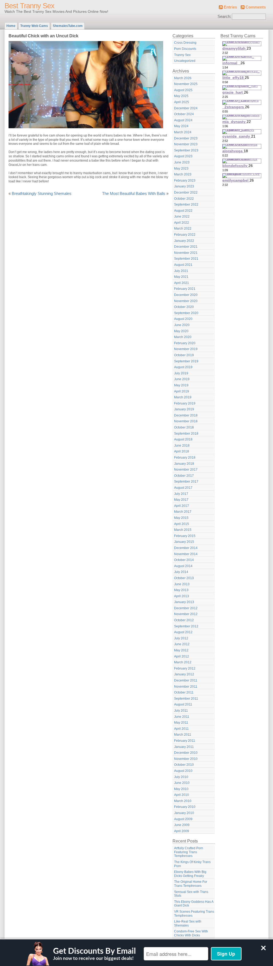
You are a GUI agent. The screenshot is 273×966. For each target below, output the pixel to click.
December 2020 (186, 295)
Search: (224, 16)
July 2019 (181, 373)
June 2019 (182, 379)
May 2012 (181, 650)
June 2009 (182, 825)
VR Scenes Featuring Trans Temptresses (194, 913)
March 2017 (182, 512)
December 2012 (186, 608)
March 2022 (182, 228)
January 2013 (184, 602)
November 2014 (186, 554)
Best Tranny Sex (29, 6)
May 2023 (181, 168)
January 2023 (184, 186)
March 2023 (182, 174)
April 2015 (181, 524)
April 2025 (181, 102)
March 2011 (182, 734)
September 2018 (186, 433)
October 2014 (184, 560)
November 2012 (186, 614)
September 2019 (186, 361)
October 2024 (184, 114)
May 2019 (181, 385)
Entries (230, 7)
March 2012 (182, 662)
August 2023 (183, 156)
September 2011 (186, 698)
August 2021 (183, 265)
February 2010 (184, 807)
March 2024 (182, 132)
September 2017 (186, 481)
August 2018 (183, 439)
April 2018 (181, 451)
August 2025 (183, 90)
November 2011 (185, 686)
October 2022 (184, 199)
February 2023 (184, 180)
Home (10, 26)
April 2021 (181, 283)
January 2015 (184, 542)
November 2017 (186, 469)
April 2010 (181, 795)
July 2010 (181, 777)
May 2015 (181, 518)
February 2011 (184, 741)
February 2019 (184, 403)
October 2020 (184, 307)
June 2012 (182, 644)
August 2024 (183, 120)
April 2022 (181, 223)
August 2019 (183, 367)
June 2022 (182, 216)
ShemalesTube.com (68, 26)
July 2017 (181, 494)
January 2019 (184, 409)
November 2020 (186, 301)
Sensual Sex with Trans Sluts (191, 894)
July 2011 (181, 710)
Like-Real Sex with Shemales (187, 923)
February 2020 (184, 343)
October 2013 (184, 578)
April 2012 (181, 656)
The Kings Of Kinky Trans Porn (192, 864)
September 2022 (186, 204)
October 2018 (184, 427)
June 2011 (181, 717)
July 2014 (181, 572)
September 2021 (186, 258)
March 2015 (182, 530)
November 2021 (186, 253)
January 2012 (184, 674)
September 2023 (186, 150)
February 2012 (184, 668)
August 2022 (183, 211)
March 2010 (182, 801)
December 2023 (186, 138)
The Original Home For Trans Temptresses (190, 884)
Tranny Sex (182, 55)
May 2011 (181, 722)
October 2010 (184, 765)
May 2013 (181, 590)
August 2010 (183, 771)
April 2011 (181, 729)
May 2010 (181, 789)
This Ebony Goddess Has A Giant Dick (194, 904)
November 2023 (186, 144)
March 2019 (182, 397)
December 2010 (186, 753)
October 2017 (184, 476)
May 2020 (181, 331)
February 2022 (184, 235)
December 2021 (186, 246)
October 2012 (184, 620)
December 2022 (186, 192)
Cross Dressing (185, 43)
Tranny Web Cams (34, 26)
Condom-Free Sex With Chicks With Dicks (191, 933)
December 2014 (186, 548)
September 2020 (186, 313)
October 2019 (184, 355)
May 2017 (181, 500)
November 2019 (186, 349)
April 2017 (181, 506)
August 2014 (183, 566)
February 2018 (184, 457)
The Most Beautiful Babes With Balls (133, 193)
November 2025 (186, 84)
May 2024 (181, 126)
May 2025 (181, 96)
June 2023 (182, 162)
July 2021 (181, 271)
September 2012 (186, 626)
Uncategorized (184, 61)
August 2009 (183, 819)
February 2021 (184, 289)
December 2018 (186, 415)
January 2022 (184, 241)
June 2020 (182, 325)
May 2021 (181, 277)
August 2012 (183, 632)
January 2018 (184, 464)
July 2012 (181, 638)
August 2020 (183, 319)
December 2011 (185, 680)
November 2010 (186, 759)
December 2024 (186, 108)
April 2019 (181, 391)
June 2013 (182, 584)
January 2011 (184, 747)
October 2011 (184, 692)
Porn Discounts (185, 49)
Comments (256, 7)
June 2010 (182, 783)
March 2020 (182, 337)
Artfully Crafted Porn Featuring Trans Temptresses (188, 852)
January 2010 (184, 813)
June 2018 (182, 445)
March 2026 (182, 78)
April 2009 (181, 831)
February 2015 (184, 536)
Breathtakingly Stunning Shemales (41, 193)
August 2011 (183, 704)
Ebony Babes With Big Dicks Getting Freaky (190, 874)
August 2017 (183, 488)
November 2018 (186, 421)
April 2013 (181, 596)
